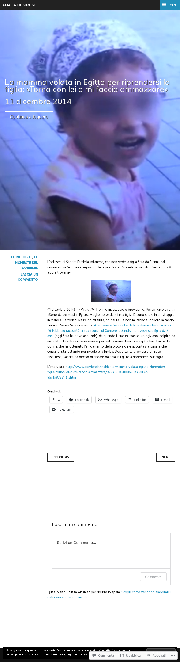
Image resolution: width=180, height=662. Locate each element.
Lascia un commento (28, 277)
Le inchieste (21, 257)
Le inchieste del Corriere (26, 263)
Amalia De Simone (19, 5)
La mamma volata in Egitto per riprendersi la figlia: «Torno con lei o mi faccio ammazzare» (87, 85)
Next (165, 457)
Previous (60, 457)
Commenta (153, 577)
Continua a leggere (29, 117)
